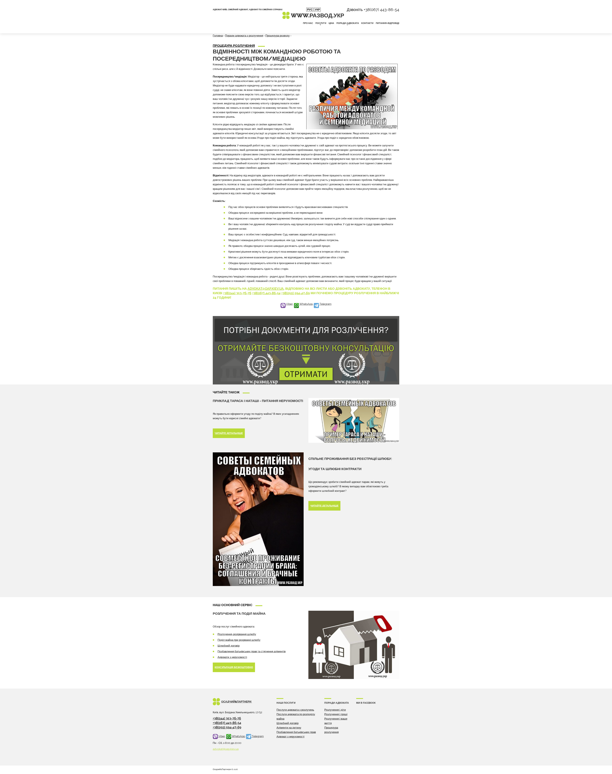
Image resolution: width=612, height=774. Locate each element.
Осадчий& (236, 701)
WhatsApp (306, 304)
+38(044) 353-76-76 (237, 293)
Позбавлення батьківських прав (296, 732)
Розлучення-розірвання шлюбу (237, 634)
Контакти (367, 23)
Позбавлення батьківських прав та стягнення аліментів (252, 651)
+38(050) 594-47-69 (295, 293)
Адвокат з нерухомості (290, 736)
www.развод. (317, 15)
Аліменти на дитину (289, 727)
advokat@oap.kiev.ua (266, 289)
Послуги (320, 23)
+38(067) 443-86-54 (381, 9)
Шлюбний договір (229, 645)
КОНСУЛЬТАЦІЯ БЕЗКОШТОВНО (234, 667)
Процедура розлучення (234, 46)
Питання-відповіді (387, 23)
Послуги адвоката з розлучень (295, 709)
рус (310, 9)
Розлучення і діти (335, 709)
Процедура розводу (277, 35)
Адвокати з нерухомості (232, 657)
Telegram (325, 304)
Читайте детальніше (229, 433)
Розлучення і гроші (335, 714)
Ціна (331, 23)
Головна (218, 35)
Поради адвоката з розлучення (244, 35)
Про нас (308, 23)
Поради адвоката (347, 23)
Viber (289, 304)
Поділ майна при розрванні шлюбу (239, 639)
